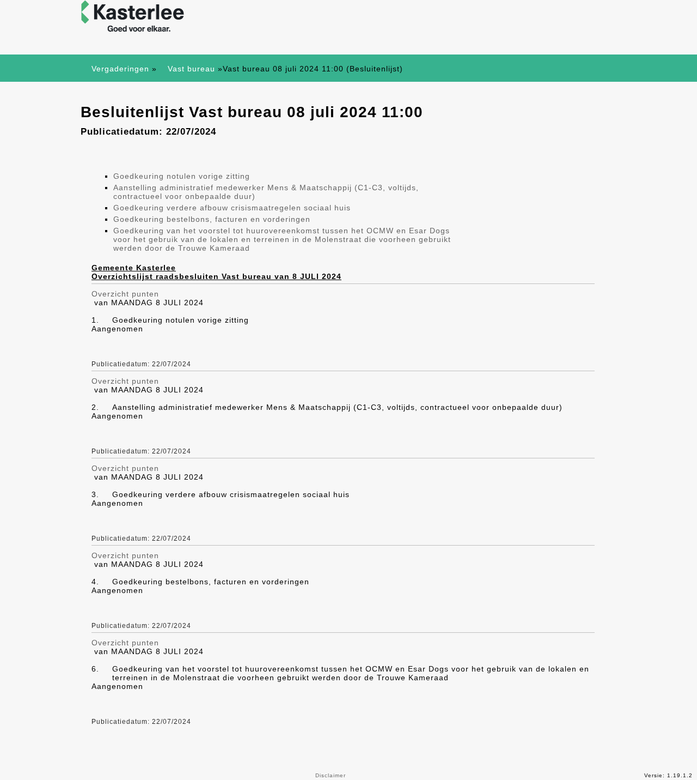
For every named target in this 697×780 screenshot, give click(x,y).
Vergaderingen (120, 68)
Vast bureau (191, 68)
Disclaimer (330, 775)
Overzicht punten (125, 293)
